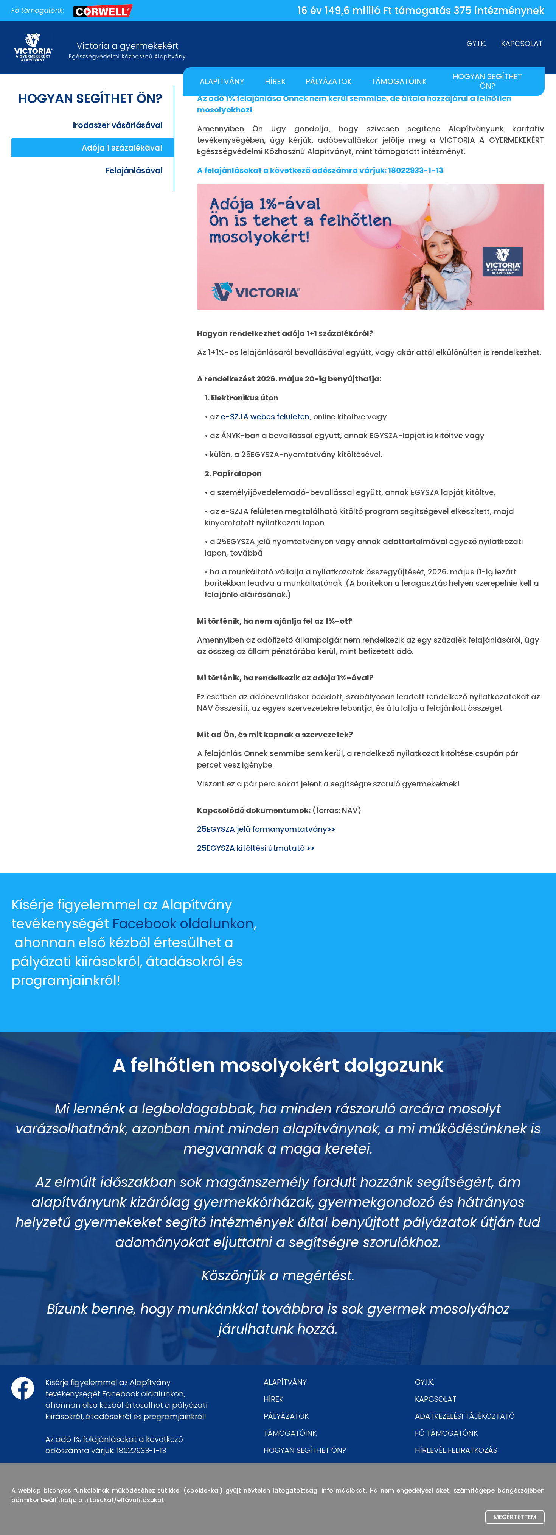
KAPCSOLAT (522, 43)
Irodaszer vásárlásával (117, 125)
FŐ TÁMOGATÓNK (446, 1433)
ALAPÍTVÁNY (222, 81)
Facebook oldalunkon (183, 923)
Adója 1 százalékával (122, 147)
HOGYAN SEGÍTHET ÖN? (487, 81)
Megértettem (515, 1517)
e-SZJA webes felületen (265, 416)
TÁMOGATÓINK (399, 81)
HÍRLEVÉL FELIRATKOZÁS (456, 1450)
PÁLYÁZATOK (329, 81)
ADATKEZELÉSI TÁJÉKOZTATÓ (465, 1416)
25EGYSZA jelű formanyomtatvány (266, 829)
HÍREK (275, 81)
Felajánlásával (134, 170)
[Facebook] (22, 1388)
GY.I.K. (476, 43)
